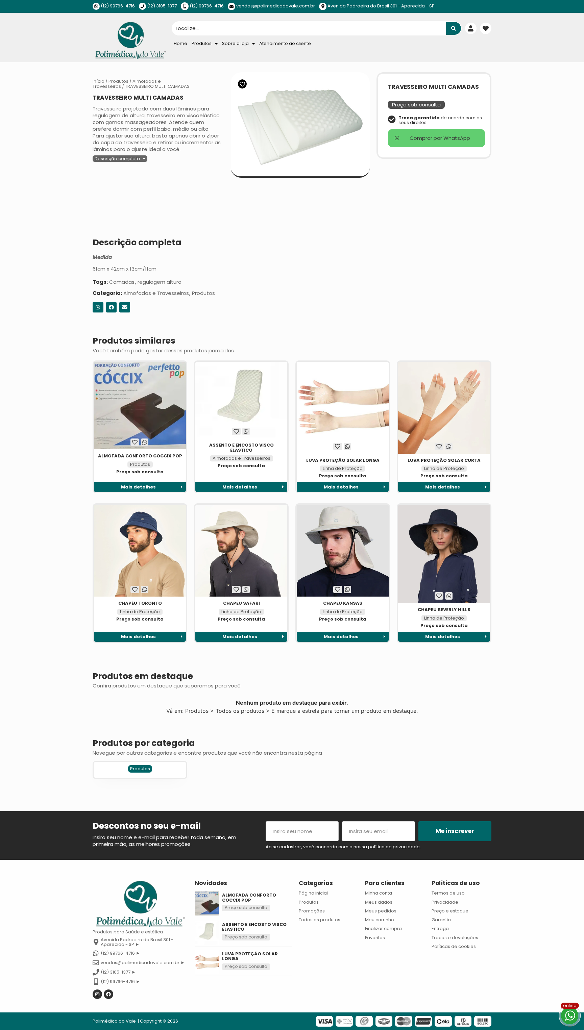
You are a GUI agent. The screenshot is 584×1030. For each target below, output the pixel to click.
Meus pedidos (380, 911)
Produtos (202, 43)
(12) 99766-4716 (118, 6)
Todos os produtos (319, 919)
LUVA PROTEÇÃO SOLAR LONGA (343, 460)
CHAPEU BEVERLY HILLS (444, 609)
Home (180, 43)
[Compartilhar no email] (124, 307)
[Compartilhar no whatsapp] (98, 307)
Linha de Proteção (343, 469)
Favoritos (375, 937)
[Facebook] (108, 994)
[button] (120, 158)
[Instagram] (97, 994)
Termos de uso (448, 893)
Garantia (441, 919)
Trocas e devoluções (455, 937)
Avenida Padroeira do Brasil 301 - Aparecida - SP (381, 6)
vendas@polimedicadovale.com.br (275, 6)
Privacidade (445, 902)
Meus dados (378, 902)
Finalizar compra (383, 928)
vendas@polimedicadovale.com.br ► (143, 962)
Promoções (312, 911)
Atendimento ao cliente (285, 43)
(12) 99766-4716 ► (120, 953)
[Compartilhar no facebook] (111, 307)
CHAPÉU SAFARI (241, 603)
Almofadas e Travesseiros (156, 293)
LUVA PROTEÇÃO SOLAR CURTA (444, 460)
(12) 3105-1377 (162, 6)
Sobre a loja (235, 43)
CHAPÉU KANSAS (342, 603)
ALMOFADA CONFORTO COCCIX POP (140, 456)
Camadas (122, 282)
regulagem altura (159, 282)
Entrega (440, 928)
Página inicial (313, 893)
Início (98, 81)
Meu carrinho (379, 919)
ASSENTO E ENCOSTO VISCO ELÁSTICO (241, 447)
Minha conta (378, 893)
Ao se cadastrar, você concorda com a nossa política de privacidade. (343, 847)
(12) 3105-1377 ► (118, 972)
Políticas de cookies (454, 946)
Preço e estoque (450, 911)
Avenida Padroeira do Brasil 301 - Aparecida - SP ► (137, 942)
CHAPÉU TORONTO (140, 603)
